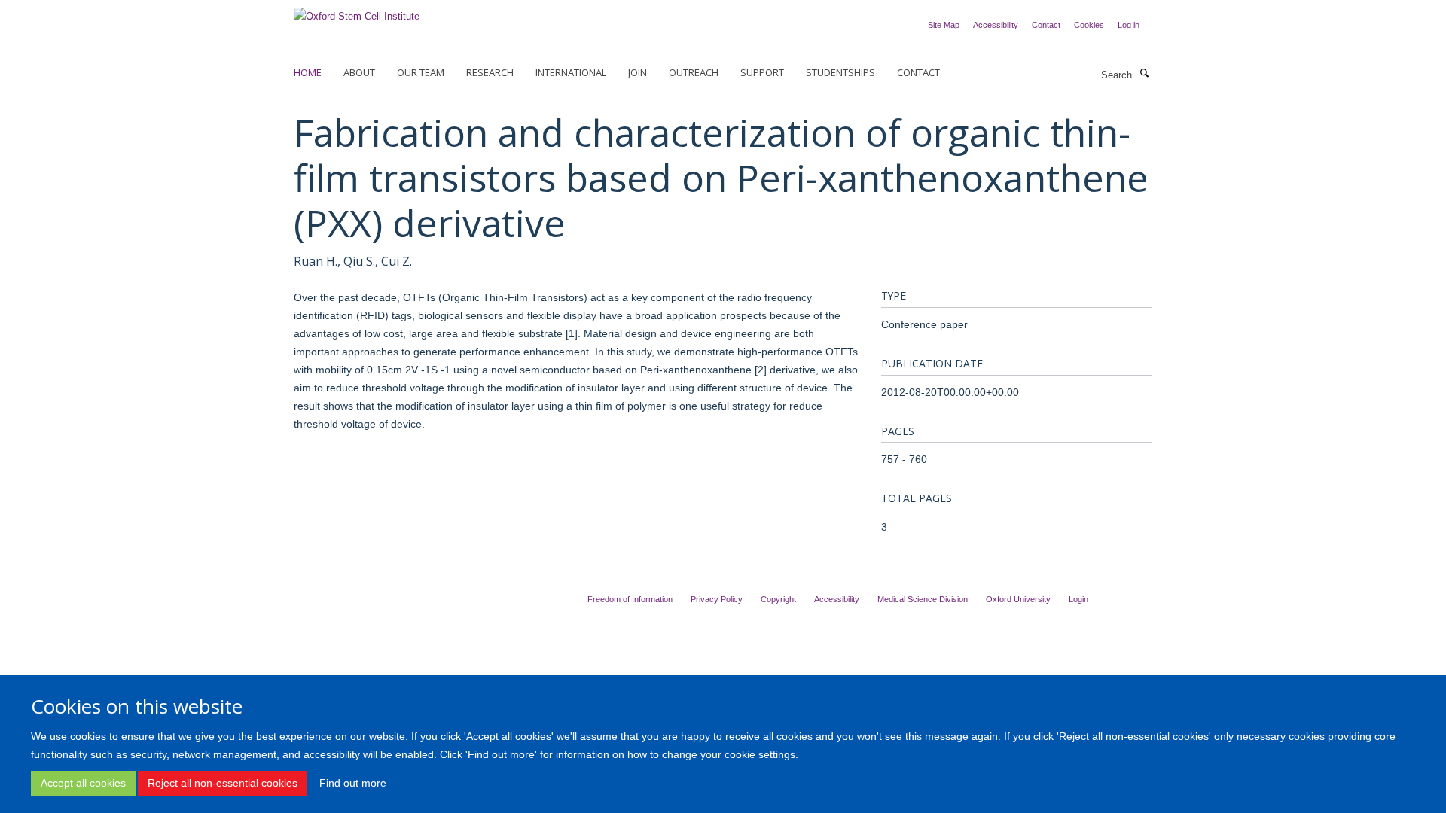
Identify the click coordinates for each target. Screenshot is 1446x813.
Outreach (693, 72)
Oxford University (1018, 599)
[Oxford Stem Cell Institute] (356, 11)
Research (490, 72)
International (570, 72)
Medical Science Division (922, 599)
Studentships (840, 72)
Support (762, 72)
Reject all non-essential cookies (222, 783)
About (359, 72)
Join (637, 72)
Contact (1046, 24)
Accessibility (995, 24)
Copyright (778, 599)
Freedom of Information (630, 599)
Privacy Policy (717, 599)
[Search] (1144, 73)
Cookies (1089, 24)
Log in (1128, 24)
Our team (420, 72)
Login (1078, 599)
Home (308, 72)
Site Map (943, 24)
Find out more (352, 783)
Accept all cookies (83, 783)
